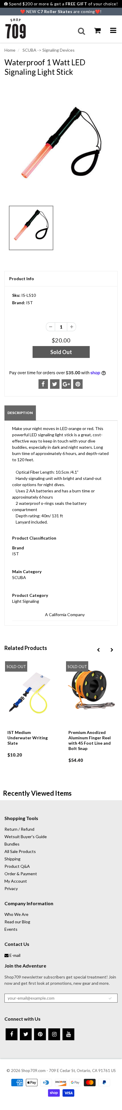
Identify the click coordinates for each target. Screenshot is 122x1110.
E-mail (14, 955)
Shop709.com (33, 1070)
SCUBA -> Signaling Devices (48, 50)
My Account (15, 881)
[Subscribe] (110, 998)
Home (9, 50)
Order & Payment (20, 873)
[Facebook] (11, 1034)
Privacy (11, 888)
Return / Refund (19, 829)
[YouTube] (68, 1034)
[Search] (81, 31)
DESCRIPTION (20, 412)
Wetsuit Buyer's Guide (25, 836)
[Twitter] (26, 1034)
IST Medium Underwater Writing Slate (27, 738)
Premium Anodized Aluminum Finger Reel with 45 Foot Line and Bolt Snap (89, 740)
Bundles (12, 843)
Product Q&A (17, 866)
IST (29, 302)
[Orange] (61, 149)
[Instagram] (54, 1034)
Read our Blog (17, 921)
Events (10, 929)
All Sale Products (20, 851)
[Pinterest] (40, 1034)
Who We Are (16, 914)
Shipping (12, 858)
